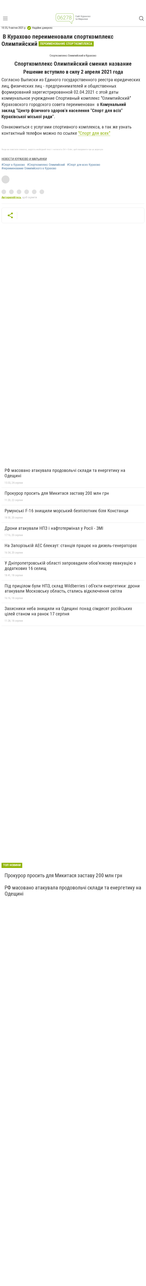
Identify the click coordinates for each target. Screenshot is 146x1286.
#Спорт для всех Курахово (83, 165)
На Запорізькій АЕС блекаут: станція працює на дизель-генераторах (71, 545)
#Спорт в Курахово (13, 165)
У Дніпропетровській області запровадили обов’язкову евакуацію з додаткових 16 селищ (70, 565)
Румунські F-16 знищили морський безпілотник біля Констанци (66, 510)
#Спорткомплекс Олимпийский (46, 165)
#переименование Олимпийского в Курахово (29, 168)
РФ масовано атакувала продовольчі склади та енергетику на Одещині (65, 473)
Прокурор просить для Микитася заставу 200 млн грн (57, 493)
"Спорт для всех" (94, 133)
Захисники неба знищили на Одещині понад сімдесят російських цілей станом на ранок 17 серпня (68, 611)
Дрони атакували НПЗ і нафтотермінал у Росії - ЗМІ (54, 528)
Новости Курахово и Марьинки (24, 159)
